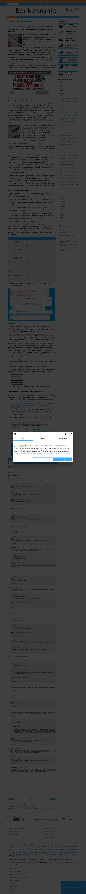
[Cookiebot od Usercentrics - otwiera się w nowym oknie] (66, 434)
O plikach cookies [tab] (63, 438)
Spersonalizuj (42, 459)
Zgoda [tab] (22, 438)
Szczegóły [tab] (43, 438)
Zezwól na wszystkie (62, 459)
